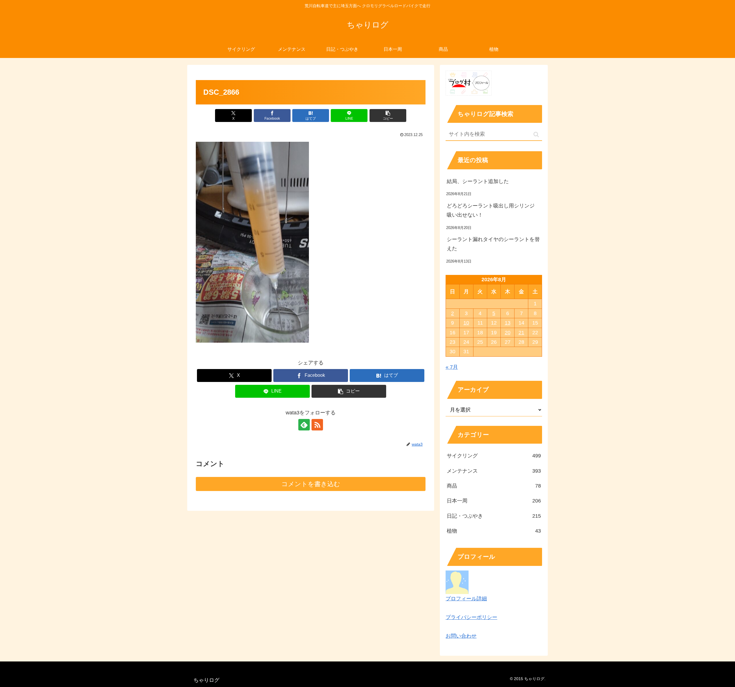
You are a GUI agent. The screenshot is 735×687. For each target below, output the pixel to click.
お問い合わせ (461, 636)
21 (521, 332)
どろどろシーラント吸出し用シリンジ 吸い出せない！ (493, 210)
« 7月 (452, 367)
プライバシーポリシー (471, 617)
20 (507, 332)
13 (507, 323)
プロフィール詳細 (466, 598)
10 (466, 323)
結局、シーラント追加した (478, 181)
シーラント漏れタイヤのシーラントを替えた (493, 243)
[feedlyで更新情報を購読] (304, 424)
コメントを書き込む (310, 484)
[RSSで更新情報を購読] (317, 424)
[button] (388, 115)
